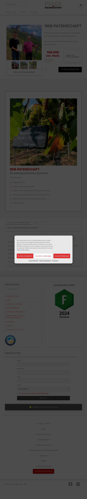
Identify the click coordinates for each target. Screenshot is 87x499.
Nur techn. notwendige (43, 256)
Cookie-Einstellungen (62, 256)
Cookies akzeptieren (25, 256)
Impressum (55, 261)
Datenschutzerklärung (45, 261)
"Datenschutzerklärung (23, 250)
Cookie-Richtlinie (33, 261)
